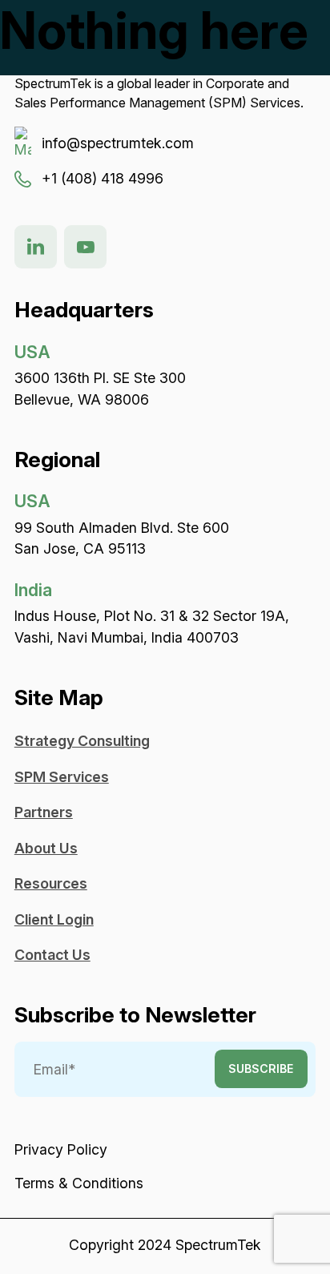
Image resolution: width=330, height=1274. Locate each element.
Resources (50, 883)
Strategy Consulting (82, 740)
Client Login (54, 919)
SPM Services (61, 776)
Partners (43, 812)
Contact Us (52, 954)
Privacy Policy (60, 1149)
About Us (46, 848)
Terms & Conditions (78, 1183)
